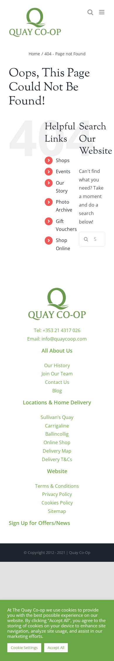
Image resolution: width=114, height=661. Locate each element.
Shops (63, 160)
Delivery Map (57, 451)
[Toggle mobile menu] (102, 12)
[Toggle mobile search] (90, 12)
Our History (57, 365)
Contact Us (57, 382)
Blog (57, 390)
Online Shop (57, 442)
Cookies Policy (57, 502)
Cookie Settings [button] (24, 647)
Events (63, 171)
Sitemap (57, 511)
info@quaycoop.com (64, 339)
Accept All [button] (56, 647)
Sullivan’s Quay (57, 417)
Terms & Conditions (57, 486)
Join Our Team (57, 373)
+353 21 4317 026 (61, 330)
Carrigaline (57, 426)
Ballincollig (57, 434)
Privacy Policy (57, 494)
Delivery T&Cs (57, 459)
